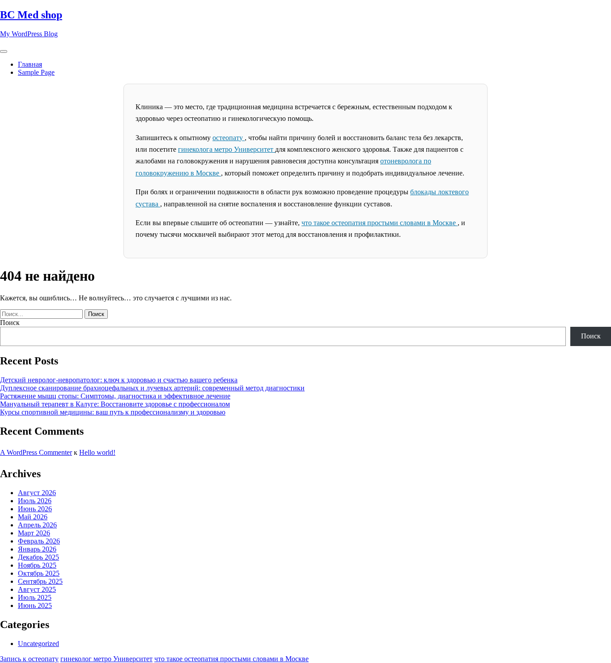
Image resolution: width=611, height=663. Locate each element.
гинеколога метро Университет (226, 149)
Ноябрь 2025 (37, 565)
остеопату (228, 137)
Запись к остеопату (29, 659)
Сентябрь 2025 (40, 581)
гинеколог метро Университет (106, 659)
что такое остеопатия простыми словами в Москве (379, 223)
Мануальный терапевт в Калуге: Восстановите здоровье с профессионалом (115, 404)
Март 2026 (34, 533)
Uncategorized (38, 643)
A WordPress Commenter (36, 452)
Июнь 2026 (35, 509)
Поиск (10, 322)
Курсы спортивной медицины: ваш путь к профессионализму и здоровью (112, 412)
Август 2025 (37, 589)
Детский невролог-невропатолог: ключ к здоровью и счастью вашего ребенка (119, 380)
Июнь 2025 (35, 605)
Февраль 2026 (39, 541)
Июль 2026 (34, 501)
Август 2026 (37, 492)
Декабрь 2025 (38, 557)
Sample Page (36, 72)
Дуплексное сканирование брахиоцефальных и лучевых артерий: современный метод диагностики (152, 388)
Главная (30, 64)
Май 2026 (32, 517)
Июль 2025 (34, 597)
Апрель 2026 (37, 525)
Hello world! (97, 452)
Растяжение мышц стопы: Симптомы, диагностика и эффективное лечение (115, 396)
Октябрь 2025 (38, 573)
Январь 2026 (37, 549)
